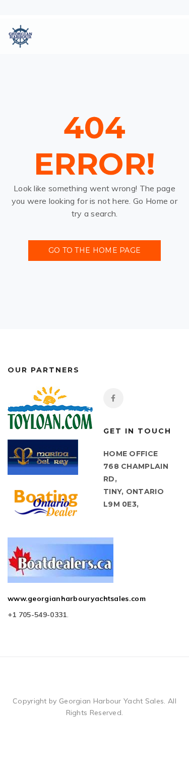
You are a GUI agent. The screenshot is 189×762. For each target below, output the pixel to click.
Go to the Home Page (94, 250)
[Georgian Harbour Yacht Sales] (20, 36)
